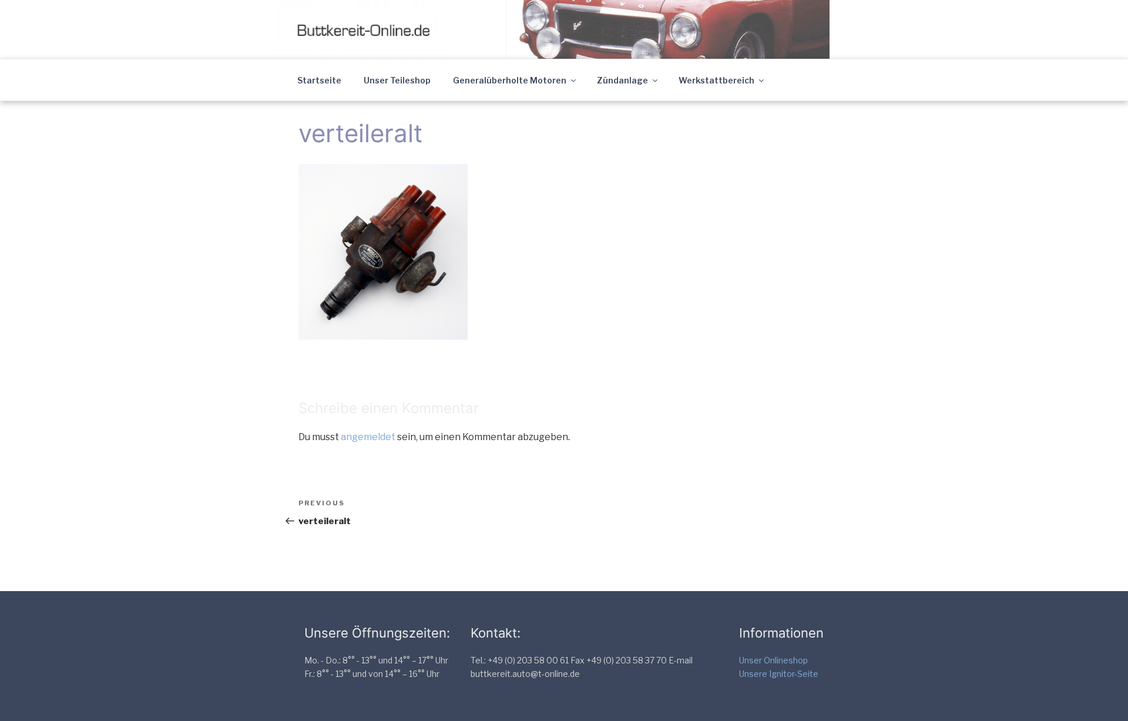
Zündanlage (622, 80)
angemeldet (368, 436)
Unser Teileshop (397, 80)
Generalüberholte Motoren (509, 80)
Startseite (319, 80)
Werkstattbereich (716, 80)
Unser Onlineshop (773, 660)
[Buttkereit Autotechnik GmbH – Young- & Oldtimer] (374, 28)
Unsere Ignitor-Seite (778, 674)
